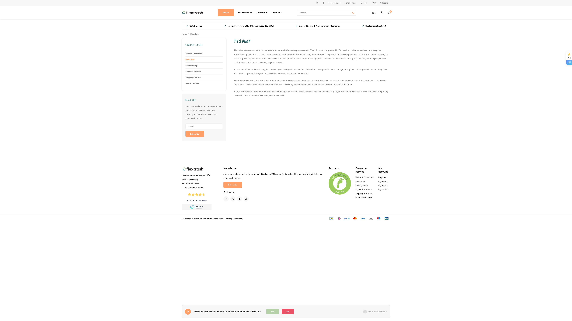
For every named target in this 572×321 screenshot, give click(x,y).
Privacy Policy (191, 65)
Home (184, 34)
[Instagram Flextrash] (232, 199)
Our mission (245, 12)
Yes (272, 311)
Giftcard (277, 12)
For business (350, 3)
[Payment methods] (331, 218)
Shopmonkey (238, 218)
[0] (389, 12)
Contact (262, 12)
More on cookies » (377, 311)
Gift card (384, 3)
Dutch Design (196, 26)
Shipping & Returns (193, 77)
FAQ (374, 3)
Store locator (334, 3)
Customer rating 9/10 (375, 26)
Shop (226, 12)
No (287, 311)
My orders (383, 181)
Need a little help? (192, 83)
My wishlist (383, 189)
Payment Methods (193, 71)
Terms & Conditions (193, 53)
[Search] (353, 13)
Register (382, 177)
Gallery (364, 3)
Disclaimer (194, 34)
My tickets (383, 185)
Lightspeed (218, 218)
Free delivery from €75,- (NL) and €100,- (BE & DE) (250, 26)
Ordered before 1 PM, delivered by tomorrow (319, 26)
